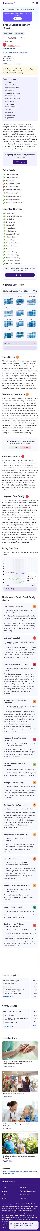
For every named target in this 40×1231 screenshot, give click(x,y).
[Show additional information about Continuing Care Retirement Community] (13, 180)
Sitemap (23, 1198)
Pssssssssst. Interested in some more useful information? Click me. (23, 1225)
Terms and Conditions (28, 1191)
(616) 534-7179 (8, 1026)
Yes (16, 447)
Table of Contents (9, 79)
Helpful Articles (10, 118)
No (27, 447)
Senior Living (11, 9)
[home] (8, 3)
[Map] (20, 961)
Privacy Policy (25, 1195)
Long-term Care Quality (12, 98)
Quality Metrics (10, 104)
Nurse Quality (9, 90)
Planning (23, 1187)
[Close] (36, 1225)
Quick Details (9, 82)
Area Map (8, 109)
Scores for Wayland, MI (12, 107)
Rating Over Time (10, 101)
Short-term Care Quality (12, 93)
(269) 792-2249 (7, 60)
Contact (5, 1187)
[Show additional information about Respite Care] (20, 196)
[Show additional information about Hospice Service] (17, 193)
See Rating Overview (9, 48)
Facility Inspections (11, 96)
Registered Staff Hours (12, 87)
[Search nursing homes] (33, 3)
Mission (4, 1191)
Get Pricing (18, 162)
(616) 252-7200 (8, 996)
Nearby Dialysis (10, 115)
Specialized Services (11, 85)
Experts (4, 1198)
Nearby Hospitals (10, 112)
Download (17, 18)
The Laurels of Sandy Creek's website (16, 52)
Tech (3, 1195)
